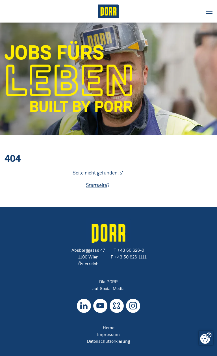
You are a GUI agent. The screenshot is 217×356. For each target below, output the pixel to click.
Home (108, 327)
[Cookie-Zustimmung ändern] (206, 338)
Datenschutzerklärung (108, 341)
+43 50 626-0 (130, 250)
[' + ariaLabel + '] (108, 11)
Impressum (108, 334)
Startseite (96, 185)
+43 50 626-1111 (130, 257)
